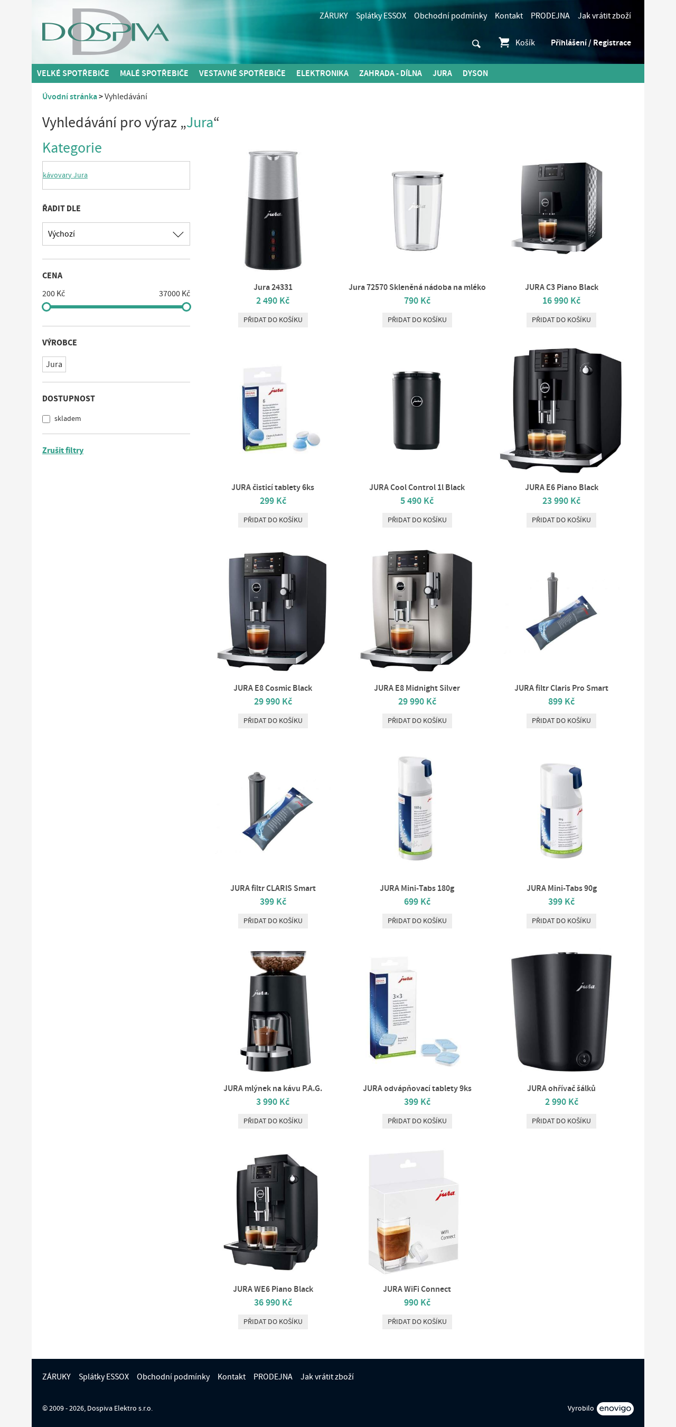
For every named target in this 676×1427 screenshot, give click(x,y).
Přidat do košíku (273, 320)
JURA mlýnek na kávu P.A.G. (272, 1088)
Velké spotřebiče (73, 73)
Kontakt (509, 16)
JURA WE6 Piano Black (273, 1289)
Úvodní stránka (69, 96)
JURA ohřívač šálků (561, 1088)
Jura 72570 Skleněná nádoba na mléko (417, 287)
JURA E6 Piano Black (561, 487)
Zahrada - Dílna (390, 73)
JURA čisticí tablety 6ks (272, 487)
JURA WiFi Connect (417, 1289)
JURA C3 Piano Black (561, 287)
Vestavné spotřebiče (242, 73)
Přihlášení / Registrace (591, 43)
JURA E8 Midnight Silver (417, 688)
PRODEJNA (550, 16)
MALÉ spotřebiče (154, 73)
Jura (442, 73)
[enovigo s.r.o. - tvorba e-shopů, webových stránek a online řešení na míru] (615, 1408)
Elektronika (322, 73)
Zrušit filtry (62, 450)
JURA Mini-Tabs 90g (562, 888)
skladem (67, 419)
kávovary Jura (65, 175)
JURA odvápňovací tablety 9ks (417, 1088)
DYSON (475, 73)
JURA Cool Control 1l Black (417, 487)
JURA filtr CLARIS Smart (273, 888)
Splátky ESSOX (381, 16)
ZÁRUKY (334, 16)
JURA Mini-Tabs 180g (417, 888)
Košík (525, 43)
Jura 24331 (273, 287)
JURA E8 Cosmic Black (272, 688)
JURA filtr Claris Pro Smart (561, 688)
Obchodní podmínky (450, 16)
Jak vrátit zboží (604, 16)
